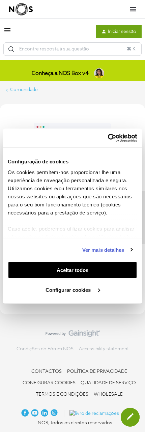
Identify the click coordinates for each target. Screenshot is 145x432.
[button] (7, 33)
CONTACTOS (46, 371)
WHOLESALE (108, 394)
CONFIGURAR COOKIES (49, 383)
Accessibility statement (104, 349)
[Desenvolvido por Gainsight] (73, 335)
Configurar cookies (69, 289)
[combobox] (72, 49)
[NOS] (21, 9)
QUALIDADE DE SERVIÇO (108, 383)
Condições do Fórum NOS (45, 349)
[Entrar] (11, 49)
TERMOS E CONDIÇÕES (62, 394)
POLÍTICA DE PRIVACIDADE (97, 371)
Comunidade (24, 89)
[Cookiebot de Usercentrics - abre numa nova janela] (107, 137)
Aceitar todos (72, 270)
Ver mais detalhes (103, 249)
